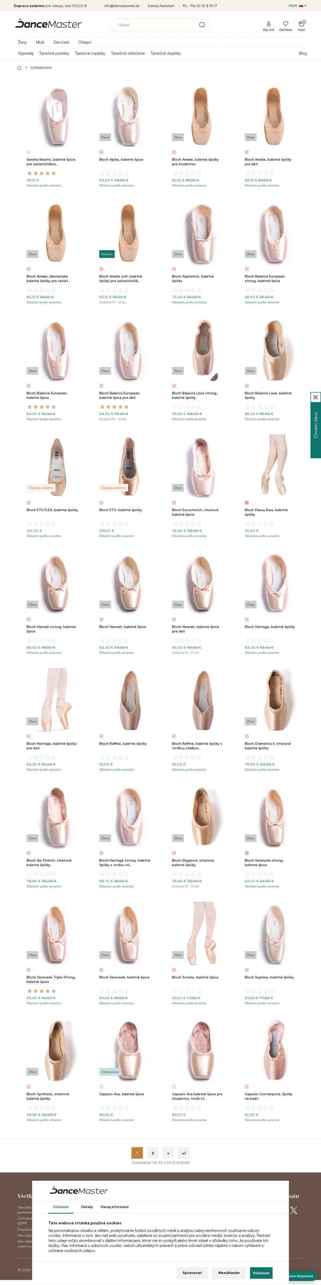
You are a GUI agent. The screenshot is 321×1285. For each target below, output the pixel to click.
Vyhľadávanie (41, 67)
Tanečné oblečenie (128, 53)
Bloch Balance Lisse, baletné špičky (268, 395)
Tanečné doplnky (165, 53)
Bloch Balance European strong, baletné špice (265, 278)
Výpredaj (25, 53)
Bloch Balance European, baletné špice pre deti (119, 395)
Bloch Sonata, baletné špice (195, 977)
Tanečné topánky (90, 53)
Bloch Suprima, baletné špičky (269, 977)
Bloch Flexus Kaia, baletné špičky (266, 512)
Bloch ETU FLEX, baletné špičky (52, 510)
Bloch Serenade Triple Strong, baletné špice (51, 979)
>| (184, 1153)
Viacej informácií (115, 1207)
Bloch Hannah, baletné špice (122, 626)
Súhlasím (261, 1273)
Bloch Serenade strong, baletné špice (264, 862)
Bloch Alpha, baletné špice (121, 159)
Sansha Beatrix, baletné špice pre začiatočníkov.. (51, 161)
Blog (303, 53)
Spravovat (192, 1272)
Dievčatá (61, 42)
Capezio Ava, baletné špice (121, 1094)
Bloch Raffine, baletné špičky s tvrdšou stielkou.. (197, 745)
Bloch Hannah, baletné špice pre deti (195, 628)
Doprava (25, 1229)
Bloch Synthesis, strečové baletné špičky (48, 1096)
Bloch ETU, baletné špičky (120, 510)
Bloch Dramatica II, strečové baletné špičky (268, 745)
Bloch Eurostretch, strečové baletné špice (195, 512)
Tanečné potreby (54, 53)
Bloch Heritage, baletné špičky (270, 626)
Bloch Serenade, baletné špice (124, 977)
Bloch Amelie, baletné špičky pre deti (268, 161)
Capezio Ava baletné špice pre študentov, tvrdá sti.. (197, 1096)
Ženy (22, 42)
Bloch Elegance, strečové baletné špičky (193, 862)
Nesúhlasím (229, 1272)
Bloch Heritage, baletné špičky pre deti (52, 745)
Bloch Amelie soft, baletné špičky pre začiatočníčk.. (120, 278)
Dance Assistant (161, 6)
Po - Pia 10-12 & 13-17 (200, 6)
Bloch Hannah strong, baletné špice (51, 628)
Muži (40, 42)
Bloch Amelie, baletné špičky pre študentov (195, 161)
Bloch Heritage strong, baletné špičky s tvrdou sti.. (124, 862)
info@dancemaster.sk (121, 6)
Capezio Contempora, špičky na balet (268, 1096)
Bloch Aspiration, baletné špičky (193, 278)
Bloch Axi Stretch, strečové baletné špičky (49, 862)
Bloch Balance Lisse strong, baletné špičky (194, 395)
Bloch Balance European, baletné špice (47, 395)
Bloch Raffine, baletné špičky (123, 743)
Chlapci (84, 42)
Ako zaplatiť (27, 1235)
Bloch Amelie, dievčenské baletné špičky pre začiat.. (48, 278)
